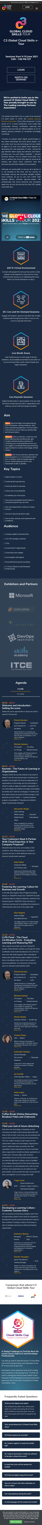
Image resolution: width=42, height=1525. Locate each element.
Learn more (34, 1518)
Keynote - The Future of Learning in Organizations (21, 770)
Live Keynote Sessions (21, 397)
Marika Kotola (20, 1017)
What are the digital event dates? (16, 1403)
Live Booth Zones (21, 353)
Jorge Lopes (19, 1092)
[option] (8, 1296)
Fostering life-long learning (15, 481)
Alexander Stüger (21, 809)
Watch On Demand (21, 78)
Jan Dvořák (18, 1074)
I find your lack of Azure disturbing (20, 1126)
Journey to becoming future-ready (17, 514)
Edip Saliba (19, 862)
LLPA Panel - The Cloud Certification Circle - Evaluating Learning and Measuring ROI (18, 940)
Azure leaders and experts (14, 557)
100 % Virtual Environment (21, 268)
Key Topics (12, 469)
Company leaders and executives (17, 534)
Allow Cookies (16, 1522)
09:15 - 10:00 (8, 766)
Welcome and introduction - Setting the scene (17, 707)
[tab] (21, 1403)
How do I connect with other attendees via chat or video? (20, 1484)
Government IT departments (15, 548)
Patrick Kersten (20, 720)
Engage (8, 455)
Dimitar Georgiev (21, 1257)
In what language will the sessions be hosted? (21, 1502)
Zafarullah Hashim (22, 1052)
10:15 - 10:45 (8, 836)
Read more (17, 739)
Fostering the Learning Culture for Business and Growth (20, 888)
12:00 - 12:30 (8, 1123)
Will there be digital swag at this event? (19, 1475)
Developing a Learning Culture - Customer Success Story (19, 1209)
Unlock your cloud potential (15, 491)
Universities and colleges (14, 553)
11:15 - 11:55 (8, 935)
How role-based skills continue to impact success (20, 508)
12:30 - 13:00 (8, 1205)
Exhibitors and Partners (21, 584)
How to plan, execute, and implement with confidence (20, 519)
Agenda (21, 682)
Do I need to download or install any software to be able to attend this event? (21, 1455)
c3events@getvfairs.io (32, 2)
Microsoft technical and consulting (17, 562)
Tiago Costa (19, 1180)
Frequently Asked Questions (21, 1396)
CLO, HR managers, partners (15, 539)
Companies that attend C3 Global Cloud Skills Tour (21, 1286)
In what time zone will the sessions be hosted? (18, 1465)
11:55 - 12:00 (8, 1111)
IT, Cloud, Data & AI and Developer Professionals (17, 568)
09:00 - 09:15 (8, 703)
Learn (8, 423)
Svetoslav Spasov (21, 1234)
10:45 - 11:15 (8, 884)
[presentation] (20, 689)
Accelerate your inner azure (15, 495)
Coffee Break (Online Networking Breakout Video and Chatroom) (20, 1115)
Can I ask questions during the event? (18, 1494)
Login (27, 7)
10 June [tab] (20, 694)
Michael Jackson (21, 744)
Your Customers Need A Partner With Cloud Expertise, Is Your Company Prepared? (19, 842)
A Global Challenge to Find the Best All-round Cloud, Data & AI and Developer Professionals (20, 1353)
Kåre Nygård (19, 913)
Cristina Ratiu (20, 1035)
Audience (11, 526)
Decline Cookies (29, 1522)
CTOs (7, 543)
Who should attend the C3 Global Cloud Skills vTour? (21, 1426)
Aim (7, 415)
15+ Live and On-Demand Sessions (21, 312)
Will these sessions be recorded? (16, 1435)
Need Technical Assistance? (24, 2)
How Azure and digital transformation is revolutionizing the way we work (19, 501)
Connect (9, 437)
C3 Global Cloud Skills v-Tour (21, 42)
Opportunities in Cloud (13, 477)
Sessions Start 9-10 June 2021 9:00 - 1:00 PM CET (22, 58)
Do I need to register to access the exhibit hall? (19, 1444)
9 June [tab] (21, 689)
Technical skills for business (15, 486)
